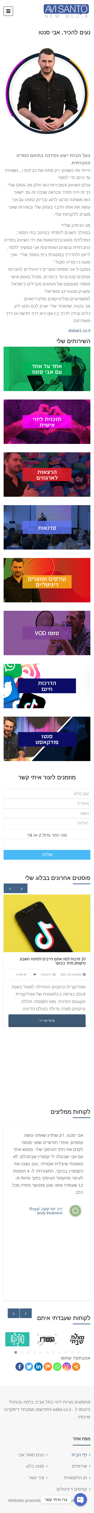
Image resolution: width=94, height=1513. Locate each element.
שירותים (79, 1466)
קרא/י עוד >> (47, 1020)
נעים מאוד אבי (31, 1454)
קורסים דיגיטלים (72, 1489)
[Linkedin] (38, 1366)
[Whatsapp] (57, 1366)
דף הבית (79, 1454)
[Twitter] (29, 1366)
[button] (16, 1352)
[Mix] (48, 1366)
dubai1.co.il (79, 330)
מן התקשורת (75, 1477)
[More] (76, 1366)
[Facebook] (19, 1366)
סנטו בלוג (35, 1466)
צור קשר (36, 1477)
